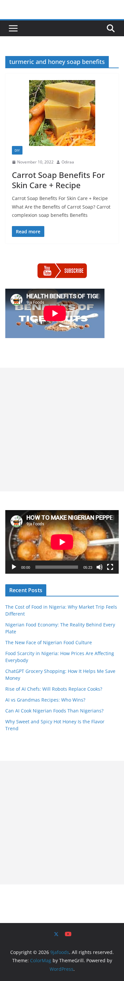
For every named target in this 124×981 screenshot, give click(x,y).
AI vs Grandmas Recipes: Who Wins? (45, 700)
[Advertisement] (62, 429)
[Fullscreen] (110, 567)
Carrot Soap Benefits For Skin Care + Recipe (58, 179)
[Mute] (99, 567)
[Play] (14, 567)
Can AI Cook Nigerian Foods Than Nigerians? (54, 710)
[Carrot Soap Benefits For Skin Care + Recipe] (62, 113)
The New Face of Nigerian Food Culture (48, 642)
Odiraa (68, 162)
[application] (62, 542)
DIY (17, 150)
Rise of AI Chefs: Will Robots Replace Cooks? (53, 689)
